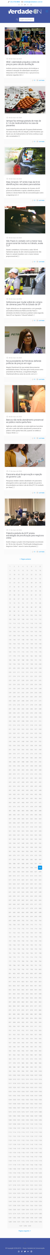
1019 (18, 1083)
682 (14, 912)
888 (40, 1014)
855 (36, 998)
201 (10, 668)
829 (27, 986)
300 (23, 717)
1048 (40, 1095)
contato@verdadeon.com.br (32, 2)
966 (31, 1055)
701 (27, 920)
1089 (10, 1120)
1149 (27, 1148)
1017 (10, 1083)
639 (36, 888)
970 (14, 1059)
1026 (14, 1087)
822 (31, 982)
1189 (27, 1169)
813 (27, 977)
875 (18, 1010)
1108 (23, 1128)
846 (31, 994)
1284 (23, 1218)
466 (14, 802)
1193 (10, 1173)
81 (10, 607)
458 (14, 798)
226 (14, 680)
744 (40, 941)
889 (10, 1018)
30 (31, 579)
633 (10, 888)
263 (36, 697)
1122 (14, 1136)
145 (10, 640)
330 (14, 733)
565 (27, 851)
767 (36, 953)
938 (14, 1043)
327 (36, 729)
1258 (14, 1205)
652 (23, 896)
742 (31, 941)
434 (14, 786)
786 (14, 965)
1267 (18, 1209)
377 (10, 758)
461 (27, 798)
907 (18, 1026)
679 (36, 908)
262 (31, 697)
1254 (31, 1201)
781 (27, 961)
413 (27, 774)
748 (23, 945)
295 (36, 713)
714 (14, 929)
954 (14, 1051)
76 (23, 603)
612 (23, 876)
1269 (27, 1209)
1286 (31, 1218)
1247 (35, 1197)
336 (40, 733)
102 (31, 615)
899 (18, 1022)
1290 (14, 1222)
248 (40, 688)
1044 (23, 1095)
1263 (35, 1205)
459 (18, 798)
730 (14, 937)
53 (27, 591)
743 (36, 941)
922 (14, 1034)
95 (36, 611)
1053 (27, 1100)
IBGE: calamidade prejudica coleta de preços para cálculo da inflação (22, 63)
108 (23, 619)
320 (40, 725)
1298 (25, 1226)
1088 (40, 1116)
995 (18, 1071)
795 (18, 969)
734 (31, 937)
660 (23, 900)
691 (18, 916)
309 (27, 721)
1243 (18, 1197)
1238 (31, 1193)
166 (31, 648)
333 (27, 733)
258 (14, 697)
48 (40, 587)
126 (31, 627)
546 (14, 843)
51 (18, 591)
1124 (23, 1136)
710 (31, 925)
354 (14, 745)
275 (18, 705)
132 (23, 631)
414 (31, 774)
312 (40, 721)
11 (18, 570)
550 (31, 843)
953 (10, 1051)
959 (36, 1051)
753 (10, 949)
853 (27, 998)
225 (10, 680)
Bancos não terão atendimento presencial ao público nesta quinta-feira (24, 421)
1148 (23, 1148)
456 (40, 794)
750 (31, 945)
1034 (14, 1091)
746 (14, 945)
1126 (31, 1136)
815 (36, 977)
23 (36, 574)
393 (10, 766)
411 (18, 774)
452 (23, 794)
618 (14, 880)
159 (36, 644)
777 (10, 961)
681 (10, 912)
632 (40, 884)
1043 (18, 1095)
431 (36, 782)
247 (36, 688)
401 (10, 770)
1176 (40, 1161)
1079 (35, 1112)
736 (40, 937)
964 (23, 1055)
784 (40, 961)
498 (14, 819)
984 (40, 1063)
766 (31, 953)
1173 (27, 1161)
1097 (10, 1124)
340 (23, 737)
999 (36, 1071)
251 (18, 693)
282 (14, 709)
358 (31, 745)
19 (18, 574)
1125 (27, 1136)
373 (27, 754)
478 (31, 806)
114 (14, 623)
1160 (40, 1152)
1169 (10, 1161)
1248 (40, 1197)
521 (10, 831)
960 (40, 1051)
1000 (40, 1071)
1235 (18, 1193)
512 (40, 823)
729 (10, 937)
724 (23, 933)
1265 (10, 1209)
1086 (31, 1116)
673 (10, 908)
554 (14, 847)
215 (36, 672)
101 (27, 615)
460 (23, 798)
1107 (18, 1128)
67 (18, 599)
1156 (23, 1152)
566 (31, 851)
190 (31, 660)
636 (23, 888)
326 (31, 729)
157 (27, 644)
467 (18, 802)
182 (31, 656)
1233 (10, 1193)
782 (31, 961)
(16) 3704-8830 (15, 2)
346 (14, 741)
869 (27, 1006)
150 (31, 640)
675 (18, 908)
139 (18, 636)
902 (31, 1022)
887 (36, 1014)
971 (18, 1059)
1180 (23, 1165)
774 (31, 957)
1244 (23, 1197)
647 (36, 892)
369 (10, 754)
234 (14, 684)
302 (31, 717)
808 (40, 973)
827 (18, 986)
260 (23, 697)
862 (31, 1002)
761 (10, 953)
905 (10, 1026)
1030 (31, 1087)
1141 (27, 1144)
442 (14, 790)
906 (14, 1026)
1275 (18, 1214)
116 (23, 623)
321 (10, 729)
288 (40, 709)
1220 (23, 1185)
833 (10, 990)
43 (18, 587)
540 (23, 839)
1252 (23, 1201)
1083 (18, 1116)
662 (31, 900)
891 (18, 1018)
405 (27, 770)
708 (23, 925)
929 (10, 1038)
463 (36, 798)
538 (14, 839)
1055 (35, 1100)
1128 (40, 1136)
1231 (35, 1189)
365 (27, 749)
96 (40, 611)
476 (23, 806)
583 (36, 859)
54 (31, 591)
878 (31, 1010)
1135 (35, 1140)
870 (31, 1006)
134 (31, 631)
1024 (40, 1083)
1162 (14, 1157)
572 (23, 855)
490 (14, 815)
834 (14, 990)
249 (10, 693)
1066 (14, 1108)
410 (14, 774)
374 (31, 754)
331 (18, 733)
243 (18, 688)
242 (14, 688)
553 (10, 847)
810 (14, 977)
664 (40, 900)
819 (18, 982)
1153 (10, 1152)
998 (31, 1071)
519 (36, 827)
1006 (31, 1075)
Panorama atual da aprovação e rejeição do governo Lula (24, 475)
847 (36, 994)
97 (10, 615)
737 (10, 941)
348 (23, 741)
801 (10, 973)
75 (18, 603)
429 (27, 782)
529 (10, 835)
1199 (35, 1173)
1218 (14, 1185)
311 (36, 721)
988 (23, 1067)
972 (23, 1059)
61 (27, 595)
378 (14, 758)
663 (36, 900)
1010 (14, 1079)
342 (31, 737)
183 (36, 656)
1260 (23, 1205)
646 (31, 892)
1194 (14, 1173)
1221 (27, 1185)
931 (18, 1038)
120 (40, 623)
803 (18, 973)
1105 (10, 1128)
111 (36, 619)
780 (23, 961)
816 (40, 977)
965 (27, 1055)
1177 (10, 1165)
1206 (31, 1177)
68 (23, 599)
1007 (35, 1075)
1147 (18, 1148)
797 (27, 969)
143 (36, 636)
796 (23, 969)
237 (27, 684)
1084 (23, 1116)
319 (36, 725)
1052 (23, 1100)
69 (27, 599)
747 (18, 945)
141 (27, 636)
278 (31, 705)
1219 (18, 1185)
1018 (14, 1083)
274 (14, 705)
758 (31, 949)
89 (10, 611)
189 (27, 660)
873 (10, 1010)
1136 (40, 1140)
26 (14, 579)
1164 (23, 1157)
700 (23, 920)
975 (36, 1059)
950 (31, 1047)
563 (18, 851)
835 (18, 990)
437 (27, 786)
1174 (31, 1161)
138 (14, 636)
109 (27, 619)
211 (18, 672)
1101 (27, 1124)
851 (18, 998)
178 (14, 656)
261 (27, 697)
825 (10, 986)
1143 (35, 1144)
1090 (14, 1120)
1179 (18, 1165)
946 (14, 1047)
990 (31, 1067)
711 (36, 925)
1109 (27, 1128)
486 (31, 811)
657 (10, 900)
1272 (40, 1209)
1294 (31, 1222)
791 (36, 965)
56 (40, 591)
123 (18, 627)
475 (18, 806)
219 (18, 676)
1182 (31, 1165)
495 (36, 815)
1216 (40, 1181)
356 (23, 745)
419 (18, 778)
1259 (18, 1205)
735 (36, 937)
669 (27, 904)
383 (36, 758)
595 (18, 868)
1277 (27, 1214)
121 (10, 627)
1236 (23, 1193)
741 (27, 941)
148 (23, 640)
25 (10, 579)
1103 (35, 1124)
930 (14, 1038)
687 (36, 912)
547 (18, 843)
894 (31, 1018)
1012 (23, 1079)
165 (27, 648)
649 (10, 896)
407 (36, 770)
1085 (27, 1116)
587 (18, 863)
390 (31, 762)
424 (40, 778)
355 (18, 745)
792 (40, 965)
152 (40, 640)
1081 (10, 1116)
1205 (27, 1177)
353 (10, 745)
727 (36, 933)
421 (27, 778)
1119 (35, 1132)
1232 (40, 1189)
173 (27, 652)
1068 (23, 1108)
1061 (27, 1104)
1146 (14, 1148)
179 (18, 656)
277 (27, 705)
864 (40, 1002)
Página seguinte (24, 1231)
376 (40, 754)
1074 (14, 1112)
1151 (35, 1148)
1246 (31, 1197)
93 (27, 611)
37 (27, 583)
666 (14, 904)
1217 (10, 1185)
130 (14, 631)
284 (23, 709)
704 (40, 920)
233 (10, 684)
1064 (40, 1104)
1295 (35, 1222)
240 (40, 684)
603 (18, 872)
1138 (14, 1144)
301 (27, 717)
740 (23, 941)
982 (31, 1063)
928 (40, 1034)
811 (18, 977)
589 (27, 863)
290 (14, 713)
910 (31, 1026)
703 (36, 920)
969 (10, 1059)
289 (10, 713)
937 (10, 1043)
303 (36, 717)
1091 (18, 1120)
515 (18, 827)
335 (36, 733)
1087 (35, 1116)
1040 (40, 1091)
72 (40, 599)
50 (14, 591)
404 (23, 770)
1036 (23, 1091)
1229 (27, 1189)
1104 (40, 1124)
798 (31, 969)
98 (14, 615)
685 (27, 912)
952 (40, 1047)
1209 (10, 1181)
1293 (27, 1222)
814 (31, 977)
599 (36, 868)
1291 (18, 1222)
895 (36, 1018)
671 (36, 904)
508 (23, 823)
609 (10, 876)
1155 (18, 1152)
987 (18, 1067)
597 (27, 868)
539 (18, 839)
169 (10, 652)
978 (14, 1063)
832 (40, 986)
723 (18, 933)
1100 (23, 1124)
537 (10, 839)
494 (31, 815)
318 (31, 725)
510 (31, 823)
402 (14, 770)
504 (40, 819)
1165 (27, 1157)
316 (23, 725)
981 (27, 1063)
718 (31, 929)
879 (36, 1010)
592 (40, 863)
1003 (18, 1075)
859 (18, 1002)
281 (10, 709)
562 (14, 851)
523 (18, 831)
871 (36, 1006)
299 (18, 717)
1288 (40, 1218)
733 (27, 937)
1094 (31, 1120)
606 (31, 872)
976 (40, 1059)
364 (23, 749)
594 (14, 868)
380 (23, 758)
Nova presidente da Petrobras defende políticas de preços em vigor (23, 362)
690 (14, 916)
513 (10, 827)
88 (40, 607)
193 (10, 664)
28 (23, 579)
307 (18, 721)
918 (31, 1030)
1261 (27, 1205)
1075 (18, 1112)
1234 (14, 1193)
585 (10, 863)
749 (27, 945)
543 (36, 839)
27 (18, 579)
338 (14, 737)
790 (31, 965)
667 (18, 904)
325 (27, 729)
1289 (10, 1222)
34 (14, 583)
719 (36, 929)
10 (14, 570)
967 (36, 1055)
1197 (27, 1173)
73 (10, 603)
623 (36, 880)
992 (40, 1067)
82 (14, 607)
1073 (10, 1112)
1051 (18, 1100)
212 (23, 672)
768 (40, 953)
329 (10, 733)
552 (40, 843)
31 (36, 579)
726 (31, 933)
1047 (35, 1095)
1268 (23, 1209)
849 (10, 998)
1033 (10, 1091)
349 (27, 741)
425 (10, 782)
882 (14, 1014)
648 (40, 892)
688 (40, 912)
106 (14, 619)
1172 (23, 1161)
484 (23, 811)
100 (23, 615)
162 (14, 648)
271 (36, 701)
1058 (14, 1104)
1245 (27, 1197)
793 (10, 969)
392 (40, 762)
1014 (31, 1079)
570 (14, 855)
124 (23, 627)
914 (14, 1030)
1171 (18, 1161)
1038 (31, 1091)
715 (18, 929)
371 (18, 754)
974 (31, 1059)
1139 (18, 1144)
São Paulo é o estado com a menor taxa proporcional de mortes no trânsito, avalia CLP (24, 243)
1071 (35, 1108)
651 (18, 896)
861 (27, 1002)
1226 (14, 1189)
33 (10, 583)
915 (18, 1030)
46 (31, 587)
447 (36, 790)
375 (36, 754)
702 (31, 920)
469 (27, 802)
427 (18, 782)
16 (40, 570)
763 (18, 953)
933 (27, 1038)
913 (10, 1030)
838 (31, 990)
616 (40, 876)
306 (14, 721)
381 (27, 758)
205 (27, 668)
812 (23, 977)
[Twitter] (25, 5)
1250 (14, 1201)
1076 (23, 1112)
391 (36, 762)
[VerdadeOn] (25, 11)
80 (40, 603)
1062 (31, 1104)
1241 (10, 1197)
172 (23, 652)
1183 (35, 1165)
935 (36, 1038)
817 (10, 982)
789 (27, 965)
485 (27, 811)
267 (18, 701)
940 (23, 1043)
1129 (10, 1140)
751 (36, 945)
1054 (31, 1100)
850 (14, 998)
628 (23, 884)
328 (40, 729)
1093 (27, 1120)
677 (27, 908)
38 (31, 583)
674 (14, 908)
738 (14, 941)
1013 (27, 1079)
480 (40, 806)
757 (27, 949)
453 (27, 794)
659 (18, 900)
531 (18, 835)
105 (10, 619)
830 (31, 986)
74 (14, 603)
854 (31, 998)
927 (36, 1034)
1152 (40, 1148)
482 (14, 811)
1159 (35, 1152)
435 (18, 786)
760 (40, 949)
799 (36, 969)
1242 (14, 1197)
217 (10, 676)
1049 (10, 1100)
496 (40, 815)
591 (36, 863)
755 (18, 949)
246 (31, 688)
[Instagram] (31, 5)
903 (36, 1022)
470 (31, 802)
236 (23, 684)
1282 (14, 1218)
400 (40, 766)
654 (31, 896)
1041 (10, 1095)
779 (18, 961)
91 (18, 611)
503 (36, 819)
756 (23, 949)
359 (36, 745)
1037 (27, 1091)
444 (23, 790)
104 (40, 615)
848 (40, 994)
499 (18, 819)
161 (10, 648)
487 (36, 811)
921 (10, 1034)
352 (40, 741)
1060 (23, 1104)
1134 (31, 1140)
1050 (14, 1100)
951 (36, 1047)
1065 (10, 1108)
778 (14, 961)
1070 (31, 1108)
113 (10, 623)
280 (40, 705)
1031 (35, 1087)
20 (23, 574)
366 (31, 749)
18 (14, 574)
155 (18, 644)
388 (23, 762)
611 (18, 876)
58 (14, 595)
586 (14, 863)
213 (27, 672)
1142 (31, 1144)
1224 (40, 1185)
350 (31, 741)
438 (31, 786)
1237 (27, 1193)
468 (23, 802)
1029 (27, 1087)
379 (18, 758)
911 (36, 1026)
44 (23, 587)
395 (18, 766)
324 (23, 729)
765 (27, 953)
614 (31, 876)
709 (27, 925)
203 (18, 668)
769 (10, 957)
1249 (10, 1201)
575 (36, 855)
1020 (23, 1083)
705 (10, 925)
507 (18, 823)
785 (10, 965)
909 (27, 1026)
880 (40, 1010)
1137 (10, 1144)
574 (31, 855)
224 (40, 676)
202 (14, 668)
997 (27, 1071)
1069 (27, 1108)
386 (14, 762)
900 (23, 1022)
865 (10, 1006)
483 (18, 811)
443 (18, 790)
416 (40, 774)
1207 (35, 1177)
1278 (31, 1214)
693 (27, 916)
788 (23, 965)
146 (14, 640)
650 (14, 896)
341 (27, 737)
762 (14, 953)
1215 (35, 1181)
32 (40, 579)
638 (31, 888)
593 (10, 868)
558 (31, 847)
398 (31, 766)
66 (14, 599)
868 (23, 1006)
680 (40, 908)
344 (40, 737)
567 (36, 851)
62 (31, 595)
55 (36, 591)
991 (36, 1067)
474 (14, 806)
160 (40, 644)
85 (27, 607)
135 (36, 631)
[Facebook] (22, 5)
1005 (27, 1075)
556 (23, 847)
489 (10, 815)
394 (14, 766)
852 (23, 998)
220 (23, 676)
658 (14, 900)
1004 (23, 1075)
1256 (40, 1201)
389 (27, 762)
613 (27, 876)
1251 (18, 1201)
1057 (10, 1104)
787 (18, 965)
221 (27, 676)
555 (18, 847)
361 (10, 749)
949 (27, 1047)
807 (36, 973)
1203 (18, 1177)
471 (36, 802)
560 (40, 847)
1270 (31, 1209)
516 (23, 827)
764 (23, 953)
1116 (23, 1132)
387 (18, 762)
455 (36, 794)
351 (36, 741)
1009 (10, 1079)
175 (36, 652)
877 (27, 1010)
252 (23, 693)
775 (36, 957)
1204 (23, 1177)
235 (18, 684)
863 (36, 1002)
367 (36, 749)
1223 (35, 1185)
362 (14, 749)
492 (23, 815)
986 (14, 1067)
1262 (31, 1205)
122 (14, 627)
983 (36, 1063)
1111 (35, 1128)
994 (14, 1071)
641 (10, 892)
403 (18, 770)
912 (40, 1026)
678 (31, 908)
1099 (18, 1124)
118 (31, 623)
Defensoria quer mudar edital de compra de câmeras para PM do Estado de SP (24, 303)
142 (31, 636)
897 (10, 1022)
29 (27, 579)
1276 (23, 1214)
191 (36, 660)
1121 (10, 1136)
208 (40, 668)
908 (23, 1026)
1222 (31, 1185)
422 (31, 778)
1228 (23, 1189)
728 (40, 933)
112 (40, 619)
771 (18, 957)
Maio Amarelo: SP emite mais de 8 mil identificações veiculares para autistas (23, 183)
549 (27, 843)
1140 (23, 1144)
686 (31, 912)
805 (27, 973)
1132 (23, 1140)
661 (27, 900)
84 (23, 607)
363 (18, 749)
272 (40, 701)
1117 (27, 1132)
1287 (35, 1218)
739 (18, 941)
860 (23, 1002)
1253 (27, 1201)
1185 (10, 1169)
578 (14, 859)
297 (10, 717)
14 (31, 570)
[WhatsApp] (19, 5)
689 (10, 916)
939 (18, 1043)
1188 (23, 1169)
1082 (14, 1116)
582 (31, 859)
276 (23, 705)
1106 (14, 1128)
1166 (31, 1157)
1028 (23, 1087)
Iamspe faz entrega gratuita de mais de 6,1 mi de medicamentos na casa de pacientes (23, 123)
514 (14, 827)
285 (27, 709)
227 (18, 680)
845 (27, 994)
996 (23, 1071)
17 (10, 574)
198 (31, 664)
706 (14, 925)
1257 (10, 1205)
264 (40, 697)
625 (10, 884)
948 (23, 1047)
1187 (18, 1169)
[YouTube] (28, 5)
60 (23, 595)
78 (31, 603)
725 (27, 933)
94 (31, 611)
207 (36, 668)
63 (36, 595)
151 (36, 640)
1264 (40, 1205)
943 (36, 1043)
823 (36, 982)
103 (36, 615)
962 (14, 1055)
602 (14, 872)
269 (27, 701)
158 (31, 644)
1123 (18, 1136)
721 (10, 933)
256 (40, 693)
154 (14, 644)
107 (18, 619)
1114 (14, 1132)
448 (40, 790)
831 (36, 986)
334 (31, 733)
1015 (35, 1079)
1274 (14, 1214)
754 (14, 949)
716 (23, 929)
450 (14, 794)
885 (27, 1014)
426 (14, 782)
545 (10, 843)
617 (10, 880)
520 (40, 827)
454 (31, 794)
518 (31, 827)
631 (36, 884)
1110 (31, 1128)
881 (10, 1014)
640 (40, 888)
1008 (40, 1075)
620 (23, 880)
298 (14, 717)
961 (10, 1055)
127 (36, 627)
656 (40, 896)
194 (14, 664)
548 (23, 843)
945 (10, 1047)
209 (10, 672)
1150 (31, 1148)
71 (36, 599)
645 (27, 892)
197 (27, 664)
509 (27, 823)
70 (31, 599)
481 (10, 811)
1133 (27, 1140)
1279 (35, 1214)
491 (18, 815)
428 (23, 782)
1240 (40, 1193)
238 (31, 684)
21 (27, 574)
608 (40, 872)
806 (31, 973)
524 (23, 831)
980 (23, 1063)
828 (23, 986)
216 (40, 672)
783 (36, 961)
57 (10, 595)
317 (27, 725)
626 (14, 884)
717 (27, 929)
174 (31, 652)
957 (27, 1051)
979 (18, 1063)
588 (23, 863)
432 (40, 782)
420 (23, 778)
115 (18, 623)
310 (31, 721)
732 (23, 937)
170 (14, 652)
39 (36, 583)
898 (14, 1022)
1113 (10, 1132)
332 (23, 733)
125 (27, 627)
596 (23, 868)
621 (27, 880)
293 (27, 713)
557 (27, 847)
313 (10, 725)
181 (27, 656)
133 (27, 631)
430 (31, 782)
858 (14, 1002)
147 (18, 640)
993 (10, 1071)
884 (23, 1014)
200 (40, 664)
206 (31, 668)
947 (18, 1047)
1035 (18, 1091)
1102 (31, 1124)
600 (40, 868)
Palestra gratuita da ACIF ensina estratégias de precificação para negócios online (25, 535)
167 (36, 648)
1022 (31, 1083)
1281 (10, 1218)
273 (10, 705)
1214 (31, 1181)
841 (10, 994)
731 (18, 937)
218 (14, 676)
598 (31, 868)
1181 (27, 1165)
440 (40, 786)
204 (23, 668)
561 (10, 851)
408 (40, 770)
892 (23, 1018)
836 (23, 990)
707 (18, 925)
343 (36, 737)
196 (23, 664)
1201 (10, 1177)
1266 (14, 1209)
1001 (10, 1075)
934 (31, 1038)
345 (10, 741)
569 (10, 855)
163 (18, 648)
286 (31, 709)
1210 (14, 1181)
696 (40, 916)
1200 (40, 1173)
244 (23, 688)
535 (36, 835)
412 (23, 774)
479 (36, 806)
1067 (18, 1108)
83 (18, 607)
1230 (31, 1189)
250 (14, 693)
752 (40, 945)
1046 (31, 1095)
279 (36, 705)
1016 (40, 1079)
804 (23, 973)
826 (14, 986)
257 (10, 697)
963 (18, 1055)
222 (31, 676)
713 (10, 929)
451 (18, 794)
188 (23, 660)
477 (27, 806)
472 (40, 802)
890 (14, 1018)
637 (27, 888)
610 (14, 876)
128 (40, 627)
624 (40, 880)
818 (14, 982)
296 (40, 713)
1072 (40, 1108)
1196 (23, 1173)
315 (18, 725)
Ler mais (41, 80)
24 (40, 574)
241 (10, 688)
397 (27, 766)
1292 (23, 1222)
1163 (18, 1157)
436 (23, 786)
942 (31, 1043)
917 (27, 1030)
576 (40, 855)
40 (40, 583)
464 (40, 798)
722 (14, 933)
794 (14, 969)
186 (14, 660)
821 (27, 982)
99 (18, 615)
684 (23, 912)
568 (40, 851)
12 (23, 570)
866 (14, 1006)
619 (18, 880)
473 (10, 806)
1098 (14, 1124)
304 (40, 717)
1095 (35, 1120)
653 (27, 896)
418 (14, 778)
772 (23, 957)
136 (40, 631)
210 (14, 672)
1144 (40, 1144)
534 (31, 835)
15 (36, 570)
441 (10, 790)
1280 (40, 1214)
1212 (23, 1181)
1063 (35, 1104)
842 (14, 994)
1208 (40, 1177)
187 (18, 660)
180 (23, 656)
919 (36, 1030)
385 (10, 762)
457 (10, 798)
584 (40, 859)
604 (23, 872)
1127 (35, 1136)
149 (27, 640)
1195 (18, 1173)
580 (23, 859)
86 (31, 607)
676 (23, 908)
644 (23, 892)
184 (40, 656)
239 (36, 684)
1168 (40, 1157)
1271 (35, 1209)
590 (31, 863)
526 (31, 831)
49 (10, 591)
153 (10, 644)
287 (36, 709)
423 (36, 778)
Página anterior (26, 559)
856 (40, 998)
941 (27, 1043)
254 (31, 693)
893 (27, 1018)
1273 (10, 1214)
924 (23, 1034)
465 (10, 802)
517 (27, 827)
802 (14, 973)
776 (40, 957)
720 (40, 929)
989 (27, 1067)
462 (31, 798)
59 (18, 595)
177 (10, 656)
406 (31, 770)
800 (40, 969)
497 (10, 819)
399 (36, 766)
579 (18, 859)
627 (18, 884)
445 (27, 790)
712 (40, 925)
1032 (40, 1087)
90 (14, 611)
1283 (18, 1218)
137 (10, 636)
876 (23, 1010)
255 (36, 693)
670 (31, 904)
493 (27, 815)
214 (31, 672)
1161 (10, 1157)
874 (14, 1010)
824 (40, 982)
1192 (40, 1169)
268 (23, 701)
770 (14, 957)
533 (27, 835)
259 (18, 697)
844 (23, 994)
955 (18, 1051)
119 (36, 623)
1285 (27, 1218)
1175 (35, 1161)
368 (40, 749)
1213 (27, 1181)
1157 (27, 1152)
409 (10, 774)
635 (18, 888)
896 (40, 1018)
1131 (18, 1140)
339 (18, 737)
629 (27, 884)
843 (18, 994)
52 (23, 591)
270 (31, 701)
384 (40, 758)
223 (36, 676)
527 (36, 831)
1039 (35, 1091)
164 (23, 648)
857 (10, 1002)
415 (36, 774)
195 (18, 664)
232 (40, 680)
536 (40, 835)
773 (27, 957)
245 (27, 688)
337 (10, 737)
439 (36, 786)
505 (10, 823)
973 (27, 1059)
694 (31, 916)
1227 (18, 1189)
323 (18, 729)
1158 (31, 1152)
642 (14, 892)
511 (36, 823)
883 (18, 1014)
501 (27, 819)
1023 (35, 1083)
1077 (27, 1112)
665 (10, 904)
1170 (14, 1161)
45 (27, 587)
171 (18, 652)
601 (10, 872)
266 (14, 701)
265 (10, 701)
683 (18, 912)
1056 (40, 1100)
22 (31, 574)
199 (36, 664)
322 (14, 729)
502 (31, 819)
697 (10, 920)
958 (31, 1051)
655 (36, 896)
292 (23, 713)
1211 (18, 1181)
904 (40, 1022)
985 (10, 1067)
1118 (31, 1132)
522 (14, 831)
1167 (35, 1157)
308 (23, 721)
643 (18, 892)
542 (31, 839)
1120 (40, 1132)
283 (18, 709)
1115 (18, 1132)
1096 (40, 1120)
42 (14, 587)
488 (40, 811)
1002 (14, 1075)
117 (27, 623)
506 (14, 823)
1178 (14, 1165)
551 (36, 843)
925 (27, 1034)
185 (10, 660)
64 (40, 595)
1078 (31, 1112)
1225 (10, 1189)
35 (18, 583)
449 (10, 794)
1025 (10, 1087)
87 (36, 607)
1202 (14, 1177)
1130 (14, 1140)
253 (27, 693)
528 (40, 831)
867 (18, 1006)
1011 (18, 1079)
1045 (27, 1095)
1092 (23, 1120)
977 (10, 1063)
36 (23, 583)
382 (31, 758)
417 (10, 778)
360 (40, 745)
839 (36, 990)
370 (14, 754)
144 (40, 636)
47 (36, 587)
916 (23, 1030)
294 (31, 713)
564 (23, 851)
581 (27, 859)
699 (18, 920)
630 (31, 884)
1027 (18, 1087)
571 (18, 855)
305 (10, 721)
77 (27, 603)
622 (31, 880)
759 (36, 949)
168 (40, 648)
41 (10, 587)
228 (23, 680)
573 (27, 855)
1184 (40, 1165)
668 (23, 904)
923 (18, 1034)
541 (27, 839)
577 (10, 859)
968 (40, 1055)
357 (27, 745)
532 (23, 835)
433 (10, 786)
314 (14, 725)
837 (27, 990)
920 (40, 1030)
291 (18, 713)
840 (40, 990)
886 (31, 1014)
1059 (18, 1104)
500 (23, 819)
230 (31, 680)
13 (27, 570)
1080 (40, 1112)
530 (14, 835)
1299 (29, 1226)
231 (36, 680)
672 (40, 904)
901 (27, 1022)
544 (40, 839)
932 (23, 1038)
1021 (27, 1083)
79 (36, 603)
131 (18, 631)
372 (23, 754)
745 (10, 945)
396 (23, 766)
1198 (31, 1173)
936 (40, 1038)
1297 (20, 1226)
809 (10, 977)
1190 (31, 1169)
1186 (14, 1169)
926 (31, 1034)
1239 (35, 1193)
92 (23, 611)
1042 (14, 1095)
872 (40, 1006)
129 (10, 631)
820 (23, 982)
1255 (35, 1201)
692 (23, 916)
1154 (14, 1152)
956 (23, 1051)
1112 (40, 1128)
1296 (40, 1222)
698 (14, 920)
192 (40, 660)
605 (27, 872)
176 (40, 652)
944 (40, 1043)
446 (31, 790)
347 (18, 741)
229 (27, 680)
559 (36, 847)
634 (14, 888)
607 (36, 872)
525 (27, 831)
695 (36, 916)
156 (23, 644)
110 (31, 619)
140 (23, 636)
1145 (10, 1148)
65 (10, 599)
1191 (35, 1169)
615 (36, 876)
